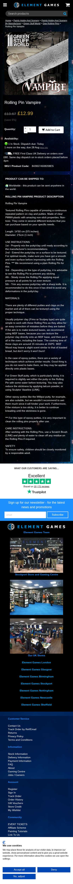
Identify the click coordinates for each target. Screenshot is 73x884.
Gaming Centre (16, 771)
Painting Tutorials (17, 831)
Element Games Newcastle (36, 697)
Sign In (12, 792)
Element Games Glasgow (36, 669)
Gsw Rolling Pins (51, 23)
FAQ (10, 764)
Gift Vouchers (15, 803)
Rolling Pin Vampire (14, 26)
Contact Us (14, 725)
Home (8, 20)
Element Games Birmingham (36, 676)
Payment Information (19, 760)
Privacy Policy (15, 736)
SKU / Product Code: (16, 166)
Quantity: (10, 129)
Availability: (11, 138)
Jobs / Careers (16, 775)
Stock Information (18, 753)
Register (12, 789)
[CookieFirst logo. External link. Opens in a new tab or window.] (4, 842)
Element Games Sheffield (36, 704)
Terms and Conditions (20, 739)
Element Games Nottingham (36, 690)
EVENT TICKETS (17, 824)
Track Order (14, 796)
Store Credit (14, 806)
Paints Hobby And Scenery (26, 20)
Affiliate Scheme (17, 827)
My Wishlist (14, 810)
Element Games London (36, 662)
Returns (12, 732)
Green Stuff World (31, 23)
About (11, 768)
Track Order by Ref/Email (22, 729)
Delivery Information (19, 757)
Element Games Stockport (36, 683)
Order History (15, 799)
